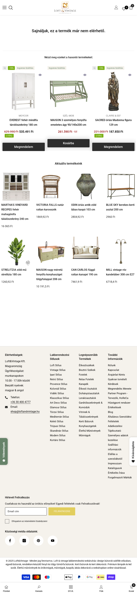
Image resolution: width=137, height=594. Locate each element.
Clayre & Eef (113, 115)
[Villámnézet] (40, 75)
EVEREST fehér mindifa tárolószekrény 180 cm (24, 122)
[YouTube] (53, 541)
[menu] (5, 8)
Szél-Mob (68, 115)
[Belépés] (116, 7)
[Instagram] (24, 541)
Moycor (23, 115)
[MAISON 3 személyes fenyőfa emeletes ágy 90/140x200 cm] (68, 91)
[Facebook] (10, 541)
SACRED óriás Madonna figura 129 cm (113, 122)
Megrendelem (23, 147)
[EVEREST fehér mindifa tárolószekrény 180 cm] (24, 91)
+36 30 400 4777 (21, 402)
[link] (39, 588)
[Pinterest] (38, 541)
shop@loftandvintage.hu (25, 411)
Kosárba (68, 143)
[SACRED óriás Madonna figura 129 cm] (113, 91)
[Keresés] (11, 8)
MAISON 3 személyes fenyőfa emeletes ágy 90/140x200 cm (68, 122)
